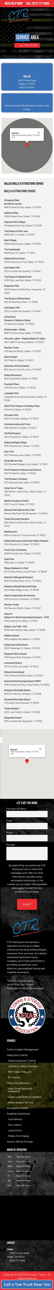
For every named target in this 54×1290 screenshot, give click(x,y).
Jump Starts (15, 1130)
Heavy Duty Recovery (18, 1082)
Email (9, 821)
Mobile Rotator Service (20, 1102)
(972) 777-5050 (40, 3)
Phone (10, 832)
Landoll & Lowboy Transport (23, 1066)
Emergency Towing (17, 1108)
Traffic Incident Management (22, 1049)
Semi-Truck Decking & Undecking (20, 1090)
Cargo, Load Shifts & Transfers (25, 1096)
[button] (27, 145)
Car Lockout (14, 1124)
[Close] (38, 132)
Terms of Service (28, 988)
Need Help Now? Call (18, 3)
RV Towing (14, 1077)
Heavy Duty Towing (17, 1054)
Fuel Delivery (15, 1119)
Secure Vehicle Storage (20, 1141)
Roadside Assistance (18, 1113)
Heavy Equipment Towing (22, 1060)
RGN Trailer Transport (20, 1071)
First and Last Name (16, 809)
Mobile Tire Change (18, 1135)
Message (11, 844)
